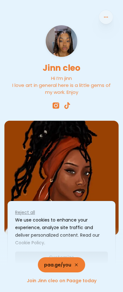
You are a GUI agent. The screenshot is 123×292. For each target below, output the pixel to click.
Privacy (10, 285)
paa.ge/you (57, 265)
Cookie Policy (29, 243)
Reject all (25, 212)
